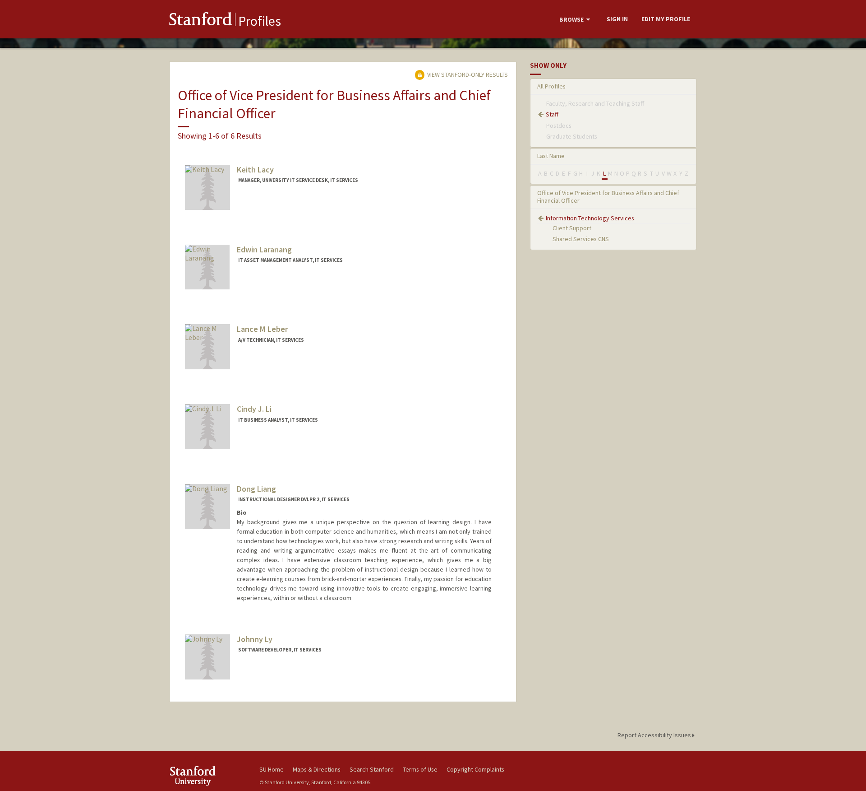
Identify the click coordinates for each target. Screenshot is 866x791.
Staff (552, 114)
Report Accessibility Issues (654, 735)
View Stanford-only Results (467, 74)
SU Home (271, 769)
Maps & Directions (317, 769)
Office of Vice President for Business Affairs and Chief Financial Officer (608, 197)
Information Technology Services (590, 218)
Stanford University (207, 776)
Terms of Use (420, 769)
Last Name (551, 156)
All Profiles (551, 86)
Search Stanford (372, 769)
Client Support (572, 228)
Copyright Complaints (475, 769)
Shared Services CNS (581, 239)
